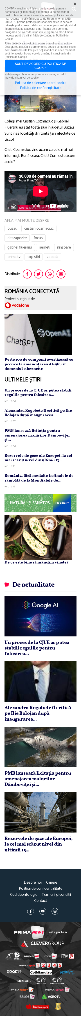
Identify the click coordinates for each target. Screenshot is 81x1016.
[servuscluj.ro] (37, 1006)
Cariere (51, 883)
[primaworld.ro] (27, 996)
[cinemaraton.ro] (41, 981)
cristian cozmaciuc (39, 228)
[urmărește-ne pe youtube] (42, 911)
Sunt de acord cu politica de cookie (40, 66)
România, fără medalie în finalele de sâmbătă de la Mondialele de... (39, 478)
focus (38, 238)
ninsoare (64, 247)
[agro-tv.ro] (51, 996)
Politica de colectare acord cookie (40, 83)
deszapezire (17, 238)
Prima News (29, 932)
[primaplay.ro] (67, 956)
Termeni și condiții (56, 895)
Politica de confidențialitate (40, 889)
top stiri (33, 256)
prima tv (13, 256)
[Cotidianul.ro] (41, 972)
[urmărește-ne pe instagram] (55, 911)
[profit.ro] (14, 972)
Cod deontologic (23, 895)
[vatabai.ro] (58, 1006)
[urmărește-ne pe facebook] (30, 911)
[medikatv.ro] (25, 981)
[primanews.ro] (51, 956)
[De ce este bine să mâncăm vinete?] (38, 537)
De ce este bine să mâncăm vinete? (36, 562)
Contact (40, 901)
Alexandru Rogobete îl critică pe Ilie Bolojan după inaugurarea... (38, 413)
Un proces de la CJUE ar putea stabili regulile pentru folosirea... (38, 393)
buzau (12, 228)
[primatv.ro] (9, 956)
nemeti (44, 247)
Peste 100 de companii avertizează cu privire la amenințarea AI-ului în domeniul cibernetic (38, 364)
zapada (52, 256)
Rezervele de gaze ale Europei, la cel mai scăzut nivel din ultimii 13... (38, 458)
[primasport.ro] (40, 965)
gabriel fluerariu (19, 247)
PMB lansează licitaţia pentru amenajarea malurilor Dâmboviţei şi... (37, 435)
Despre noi (33, 883)
